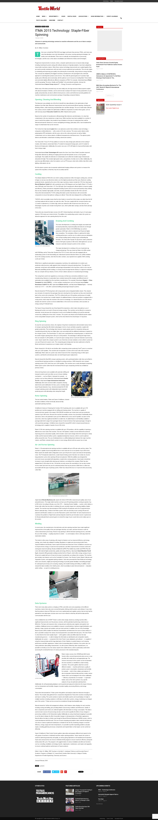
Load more (109, 95)
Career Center (110, 818)
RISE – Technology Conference (106, 789)
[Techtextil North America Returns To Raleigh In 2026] (70, 801)
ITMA (47, 26)
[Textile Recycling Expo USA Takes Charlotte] (70, 809)
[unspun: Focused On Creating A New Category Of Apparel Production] (70, 792)
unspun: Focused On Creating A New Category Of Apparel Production (83, 791)
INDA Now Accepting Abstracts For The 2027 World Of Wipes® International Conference (108, 87)
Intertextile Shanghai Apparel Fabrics (108, 794)
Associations (83, 16)
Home (38, 16)
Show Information (97, 16)
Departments (53, 16)
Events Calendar (112, 16)
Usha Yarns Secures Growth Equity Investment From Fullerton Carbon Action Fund (109, 64)
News (43, 16)
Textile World (38, 26)
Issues (63, 16)
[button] (121, 18)
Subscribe (52, 20)
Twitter (111, 1)
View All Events (99, 803)
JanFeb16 (42, 765)
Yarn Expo (101, 799)
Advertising (105, 1)
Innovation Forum (119, 818)
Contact (60, 20)
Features (43, 26)
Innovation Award (119, 1)
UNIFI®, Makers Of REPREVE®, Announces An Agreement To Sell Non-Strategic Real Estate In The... (108, 76)
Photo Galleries (41, 20)
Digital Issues (72, 16)
